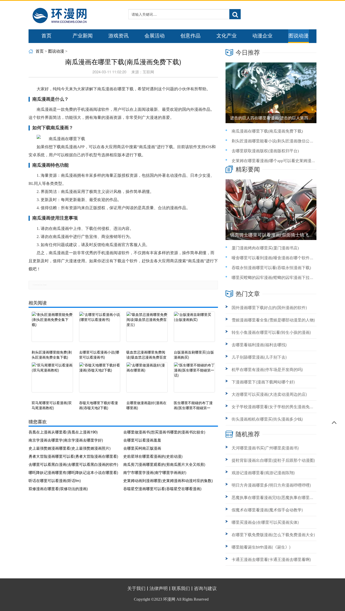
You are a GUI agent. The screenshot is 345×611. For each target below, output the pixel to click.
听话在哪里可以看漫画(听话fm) (55, 480)
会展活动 (154, 35)
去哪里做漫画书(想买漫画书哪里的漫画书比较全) (164, 431)
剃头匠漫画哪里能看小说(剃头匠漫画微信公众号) (275, 141)
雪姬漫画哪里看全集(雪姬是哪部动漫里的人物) (273, 320)
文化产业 (226, 35)
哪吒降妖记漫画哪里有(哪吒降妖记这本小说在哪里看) (73, 472)
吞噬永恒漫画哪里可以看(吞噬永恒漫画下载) (271, 268)
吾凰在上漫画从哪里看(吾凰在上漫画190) (63, 431)
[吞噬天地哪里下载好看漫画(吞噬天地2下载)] (99, 380)
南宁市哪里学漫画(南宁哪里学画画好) (154, 472)
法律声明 (159, 588)
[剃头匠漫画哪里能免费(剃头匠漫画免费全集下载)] (52, 329)
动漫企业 (262, 35)
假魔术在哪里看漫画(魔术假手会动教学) (267, 510)
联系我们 (181, 588)
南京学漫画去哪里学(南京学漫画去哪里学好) (66, 440)
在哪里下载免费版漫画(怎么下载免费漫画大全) (273, 534)
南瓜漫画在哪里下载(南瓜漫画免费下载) (267, 131)
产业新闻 (82, 35)
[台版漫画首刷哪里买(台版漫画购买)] (194, 329)
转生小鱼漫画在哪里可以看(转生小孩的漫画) (271, 332)
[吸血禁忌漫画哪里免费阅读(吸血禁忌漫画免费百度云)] (147, 329)
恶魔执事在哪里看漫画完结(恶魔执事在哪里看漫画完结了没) (285, 497)
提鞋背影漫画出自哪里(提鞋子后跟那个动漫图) (273, 460)
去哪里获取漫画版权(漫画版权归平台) (265, 151)
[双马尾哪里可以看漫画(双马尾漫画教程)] (52, 380)
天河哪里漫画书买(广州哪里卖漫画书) (265, 448)
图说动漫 (298, 35)
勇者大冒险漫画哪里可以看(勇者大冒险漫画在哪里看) (73, 456)
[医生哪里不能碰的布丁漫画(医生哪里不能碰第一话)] (194, 380)
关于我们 (136, 588)
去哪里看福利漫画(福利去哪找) (259, 344)
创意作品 (190, 35)
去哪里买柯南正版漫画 (142, 448)
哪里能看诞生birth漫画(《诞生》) (261, 547)
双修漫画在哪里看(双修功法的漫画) (58, 488)
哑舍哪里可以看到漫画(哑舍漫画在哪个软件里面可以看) (281, 258)
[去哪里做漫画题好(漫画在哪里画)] (147, 380)
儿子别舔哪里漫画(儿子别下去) (259, 357)
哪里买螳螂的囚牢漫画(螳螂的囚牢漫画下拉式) (273, 277)
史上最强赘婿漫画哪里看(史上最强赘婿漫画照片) (70, 448)
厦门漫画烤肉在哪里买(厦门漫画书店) (265, 248)
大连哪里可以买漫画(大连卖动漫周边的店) (269, 394)
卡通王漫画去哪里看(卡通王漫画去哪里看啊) (271, 559)
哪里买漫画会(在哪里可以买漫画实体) (265, 522)
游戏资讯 (118, 35)
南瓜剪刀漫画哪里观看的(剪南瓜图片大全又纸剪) (164, 464)
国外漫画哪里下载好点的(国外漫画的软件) (269, 307)
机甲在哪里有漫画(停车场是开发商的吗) (267, 369)
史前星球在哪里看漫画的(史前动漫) (153, 456)
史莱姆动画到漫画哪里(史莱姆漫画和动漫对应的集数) (168, 480)
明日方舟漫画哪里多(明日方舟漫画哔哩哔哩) (271, 485)
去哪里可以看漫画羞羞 (142, 440)
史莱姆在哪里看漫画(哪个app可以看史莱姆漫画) (274, 161)
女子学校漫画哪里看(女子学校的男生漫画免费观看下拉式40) (286, 406)
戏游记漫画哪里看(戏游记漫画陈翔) (263, 472)
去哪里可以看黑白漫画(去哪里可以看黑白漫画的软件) (73, 464)
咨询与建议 (205, 588)
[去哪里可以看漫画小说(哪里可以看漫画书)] (99, 329)
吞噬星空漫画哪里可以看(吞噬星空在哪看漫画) (162, 488)
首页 (46, 35)
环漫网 (169, 599)
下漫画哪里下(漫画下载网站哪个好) (263, 382)
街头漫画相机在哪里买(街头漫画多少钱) (267, 419)
